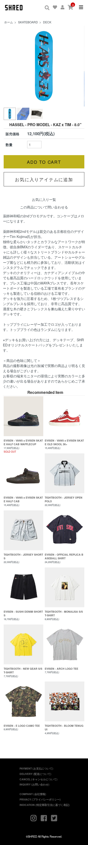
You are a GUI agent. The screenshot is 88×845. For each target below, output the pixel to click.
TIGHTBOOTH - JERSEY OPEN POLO (63, 499)
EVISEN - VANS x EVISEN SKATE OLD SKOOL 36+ (64, 442)
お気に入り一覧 (44, 199)
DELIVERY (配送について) (35, 774)
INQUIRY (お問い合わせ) (34, 784)
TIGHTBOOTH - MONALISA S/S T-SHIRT (64, 613)
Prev (10, 66)
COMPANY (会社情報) (33, 794)
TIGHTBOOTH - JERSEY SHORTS (23, 556)
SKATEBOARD (28, 22)
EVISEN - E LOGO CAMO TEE (22, 725)
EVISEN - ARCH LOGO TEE (61, 668)
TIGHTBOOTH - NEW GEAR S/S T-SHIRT (23, 670)
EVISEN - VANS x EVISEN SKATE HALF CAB (23, 499)
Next (78, 66)
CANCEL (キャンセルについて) (38, 779)
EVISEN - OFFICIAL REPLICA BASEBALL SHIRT (64, 556)
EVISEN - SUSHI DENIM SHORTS (23, 613)
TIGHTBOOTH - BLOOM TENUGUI (64, 727)
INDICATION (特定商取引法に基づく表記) (45, 805)
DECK (47, 22)
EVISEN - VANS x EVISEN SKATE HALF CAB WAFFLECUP (23, 442)
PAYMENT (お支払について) (36, 768)
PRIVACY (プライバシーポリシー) (40, 799)
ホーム (8, 22)
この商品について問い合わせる (44, 207)
